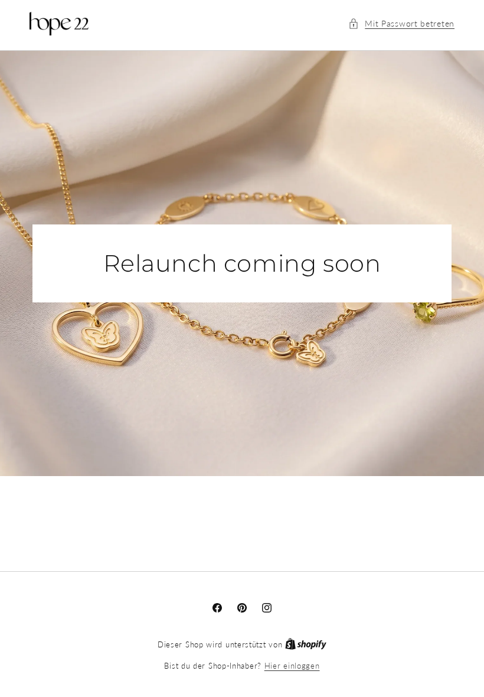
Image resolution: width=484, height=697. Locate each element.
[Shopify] (305, 644)
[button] (401, 23)
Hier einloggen (292, 665)
